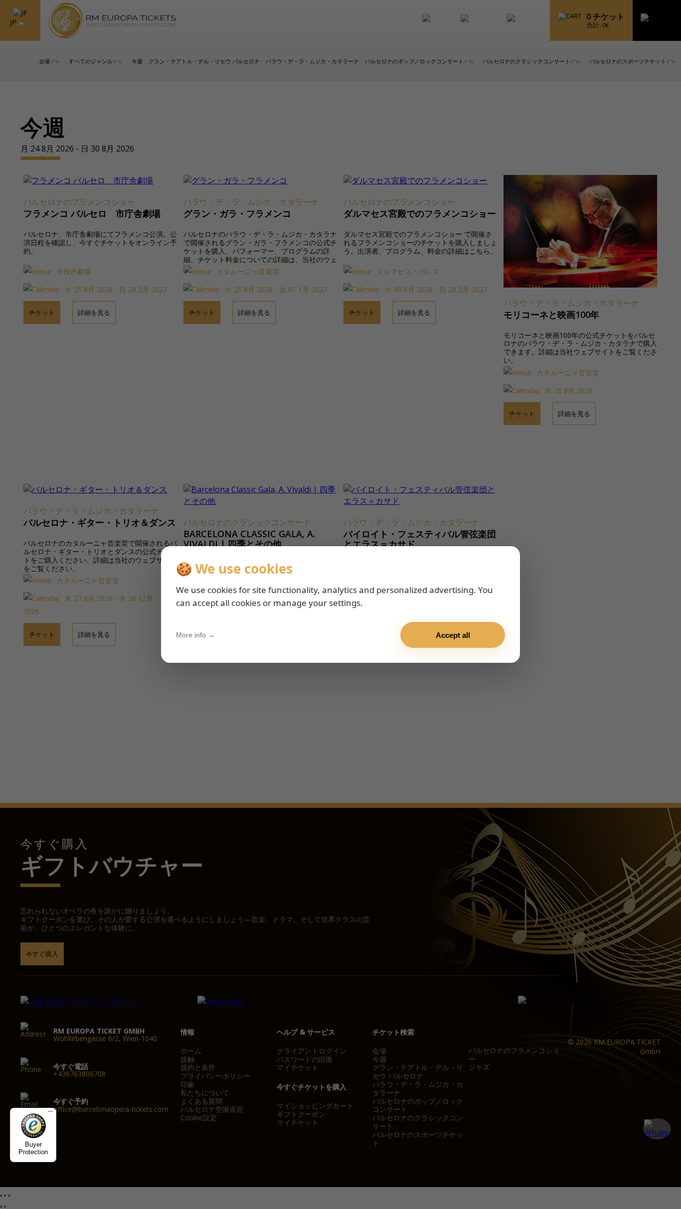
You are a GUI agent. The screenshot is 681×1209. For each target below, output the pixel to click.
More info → (195, 634)
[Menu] (50, 1114)
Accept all (453, 635)
